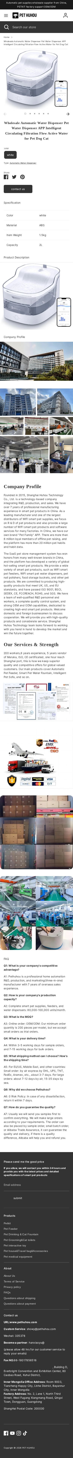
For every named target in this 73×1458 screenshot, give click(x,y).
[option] (36, 80)
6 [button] (48, 113)
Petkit (7, 1223)
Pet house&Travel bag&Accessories (26, 1250)
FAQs (7, 1292)
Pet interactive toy (15, 1245)
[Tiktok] (25, 1433)
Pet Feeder (11, 1228)
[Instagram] (18, 1433)
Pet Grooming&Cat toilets (19, 1239)
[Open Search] (6, 27)
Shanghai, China (51, 1375)
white (10, 154)
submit (17, 1198)
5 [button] (43, 113)
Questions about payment (20, 1303)
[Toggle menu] (6, 15)
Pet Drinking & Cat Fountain (21, 1234)
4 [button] (39, 113)
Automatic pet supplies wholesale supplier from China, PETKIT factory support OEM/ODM (36, 4)
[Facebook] (6, 1433)
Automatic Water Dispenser (23, 163)
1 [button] (25, 114)
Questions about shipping (19, 1298)
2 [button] (30, 113)
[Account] (65, 13)
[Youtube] (12, 1433)
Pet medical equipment (18, 1256)
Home (6, 37)
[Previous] (5, 114)
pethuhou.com (54, 1342)
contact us (18, 189)
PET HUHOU (28, 1448)
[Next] (68, 114)
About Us (9, 1275)
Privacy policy (12, 1286)
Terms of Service (14, 1281)
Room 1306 (28, 1367)
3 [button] (34, 113)
